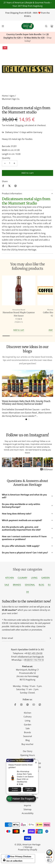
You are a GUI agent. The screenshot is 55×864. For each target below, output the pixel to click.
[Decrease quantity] (5, 163)
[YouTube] (33, 704)
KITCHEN (9, 577)
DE (27, 592)
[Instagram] (21, 704)
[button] (26, 419)
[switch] (49, 860)
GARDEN (45, 577)
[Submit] (50, 638)
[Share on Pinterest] (15, 186)
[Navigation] (3, 26)
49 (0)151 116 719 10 (34, 659)
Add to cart (18, 330)
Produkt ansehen (15, 789)
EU (49, 584)
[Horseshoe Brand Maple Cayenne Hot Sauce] (18, 291)
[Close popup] (35, 762)
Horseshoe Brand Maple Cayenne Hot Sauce (19, 314)
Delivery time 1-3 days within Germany (23, 132)
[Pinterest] (27, 704)
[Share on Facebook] (3, 186)
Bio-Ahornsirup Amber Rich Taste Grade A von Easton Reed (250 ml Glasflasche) (25, 776)
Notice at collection (12, 861)
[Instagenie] (46, 470)
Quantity (6, 158)
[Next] (49, 462)
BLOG (41, 584)
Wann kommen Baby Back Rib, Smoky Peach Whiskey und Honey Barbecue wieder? (26, 402)
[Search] (46, 26)
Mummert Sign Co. (11, 99)
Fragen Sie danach (29, 789)
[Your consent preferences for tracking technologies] (4, 860)
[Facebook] (15, 704)
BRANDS (17, 584)
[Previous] (5, 462)
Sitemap (28, 847)
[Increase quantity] (14, 163)
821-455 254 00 (35, 653)
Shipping (19, 125)
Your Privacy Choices (20, 856)
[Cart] (52, 26)
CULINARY (22, 577)
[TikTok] (40, 704)
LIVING (34, 577)
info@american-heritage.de (31, 656)
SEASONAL (30, 584)
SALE (6, 584)
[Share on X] (9, 186)
